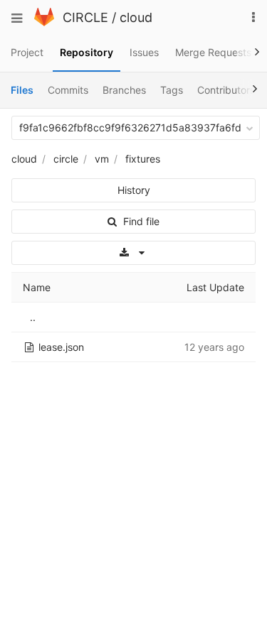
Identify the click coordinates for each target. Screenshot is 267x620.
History (133, 190)
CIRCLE (85, 17)
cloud (136, 17)
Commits (68, 90)
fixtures (142, 159)
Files (22, 90)
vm (102, 159)
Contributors (226, 90)
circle (65, 159)
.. (33, 317)
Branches (124, 90)
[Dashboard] (44, 22)
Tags (171, 90)
